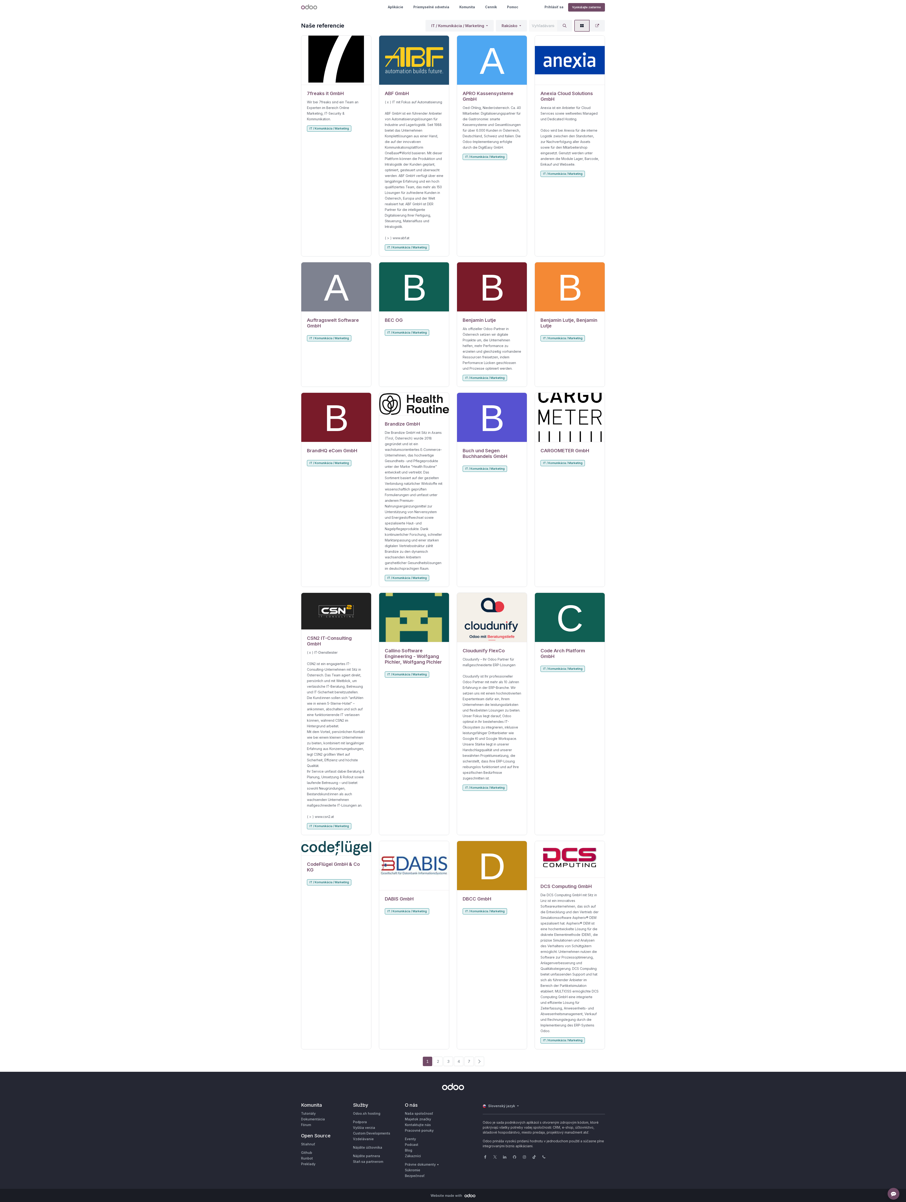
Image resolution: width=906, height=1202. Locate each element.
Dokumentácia (313, 1119)
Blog (408, 1150)
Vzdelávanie (363, 1139)
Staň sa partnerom (368, 1162)
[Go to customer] (336, 60)
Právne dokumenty (420, 1164)
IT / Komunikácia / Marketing (457, 25)
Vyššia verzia (364, 1128)
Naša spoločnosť (419, 1113)
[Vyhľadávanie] (564, 26)
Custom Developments (371, 1133)
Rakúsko (509, 25)
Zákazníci (413, 1156)
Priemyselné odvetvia (431, 7)
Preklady (308, 1164)
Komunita (467, 7)
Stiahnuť (308, 1144)
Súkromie (412, 1170)
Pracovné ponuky (419, 1130)
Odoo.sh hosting (366, 1113)
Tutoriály (308, 1113)
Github (306, 1153)
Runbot (307, 1158)
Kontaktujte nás (418, 1125)
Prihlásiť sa (554, 7)
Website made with (447, 1196)
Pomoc (512, 7)
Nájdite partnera (366, 1156)
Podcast (411, 1145)
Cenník (491, 7)
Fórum (306, 1125)
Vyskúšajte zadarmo (586, 7)
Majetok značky (418, 1119)
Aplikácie (395, 7)
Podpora (360, 1122)
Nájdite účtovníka (367, 1147)
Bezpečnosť (415, 1176)
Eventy (410, 1139)
